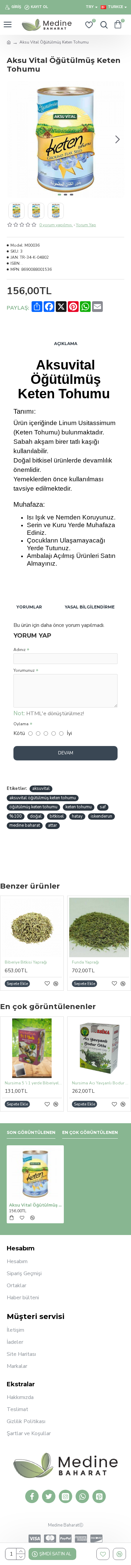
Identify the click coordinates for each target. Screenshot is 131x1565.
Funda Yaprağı (85, 962)
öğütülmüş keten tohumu (33, 807)
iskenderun (101, 816)
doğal (36, 816)
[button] (13, 139)
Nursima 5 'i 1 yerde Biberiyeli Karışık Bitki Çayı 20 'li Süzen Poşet (33, 1083)
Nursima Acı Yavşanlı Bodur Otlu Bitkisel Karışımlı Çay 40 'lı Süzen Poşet (100, 1083)
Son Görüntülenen (31, 1132)
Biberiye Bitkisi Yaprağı (26, 962)
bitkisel (57, 816)
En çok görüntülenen (90, 1132)
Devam (65, 753)
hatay (77, 816)
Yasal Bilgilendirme (90, 606)
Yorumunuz (24, 670)
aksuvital (41, 789)
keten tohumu (79, 807)
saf (103, 807)
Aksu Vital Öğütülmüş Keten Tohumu (35, 1205)
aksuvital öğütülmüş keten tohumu (42, 798)
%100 (15, 816)
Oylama (21, 724)
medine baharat (24, 825)
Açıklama (65, 343)
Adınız (19, 649)
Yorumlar (29, 606)
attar (52, 825)
